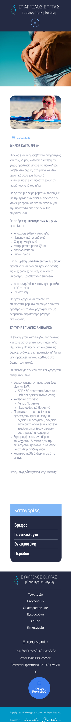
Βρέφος (20, 525)
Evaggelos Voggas (34, 712)
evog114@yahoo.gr (39, 658)
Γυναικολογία (26, 534)
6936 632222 (47, 651)
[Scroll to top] (64, 714)
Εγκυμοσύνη (25, 544)
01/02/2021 (23, 137)
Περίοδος (22, 553)
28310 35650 (29, 651)
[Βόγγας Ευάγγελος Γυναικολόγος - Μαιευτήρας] (35, 678)
